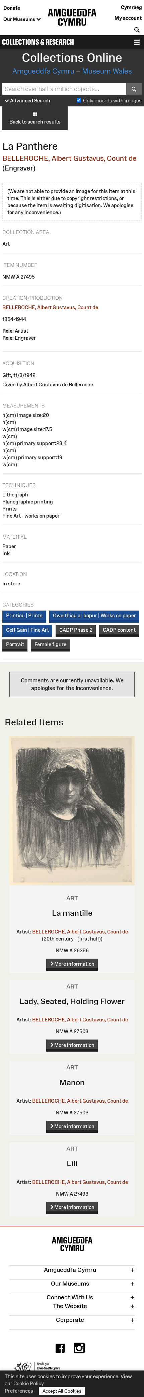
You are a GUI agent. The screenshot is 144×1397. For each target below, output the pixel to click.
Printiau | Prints (24, 615)
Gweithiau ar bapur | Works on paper (94, 615)
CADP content (119, 630)
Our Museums (20, 19)
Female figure (50, 644)
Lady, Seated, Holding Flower (72, 1001)
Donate (11, 8)
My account (128, 18)
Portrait (15, 644)
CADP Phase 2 (75, 630)
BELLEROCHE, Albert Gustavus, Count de (69, 158)
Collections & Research (38, 42)
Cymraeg (131, 7)
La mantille (72, 912)
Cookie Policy (28, 1383)
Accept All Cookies (62, 1391)
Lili (72, 1163)
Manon (72, 1082)
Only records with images (112, 100)
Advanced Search (29, 100)
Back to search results (35, 122)
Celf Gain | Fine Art (27, 630)
